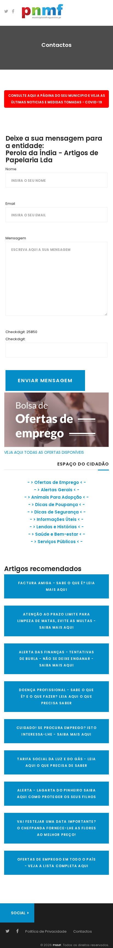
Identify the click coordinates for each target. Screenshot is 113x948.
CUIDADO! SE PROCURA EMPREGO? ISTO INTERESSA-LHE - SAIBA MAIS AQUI (56, 731)
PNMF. (57, 945)
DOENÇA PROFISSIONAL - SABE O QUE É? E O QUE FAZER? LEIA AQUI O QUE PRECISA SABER (56, 696)
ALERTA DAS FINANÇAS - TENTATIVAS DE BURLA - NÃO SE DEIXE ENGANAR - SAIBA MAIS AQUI (56, 659)
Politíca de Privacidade (46, 931)
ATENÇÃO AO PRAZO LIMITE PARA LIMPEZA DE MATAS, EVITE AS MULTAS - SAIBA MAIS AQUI (56, 621)
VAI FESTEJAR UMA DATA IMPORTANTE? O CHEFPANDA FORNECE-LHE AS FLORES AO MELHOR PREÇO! (56, 828)
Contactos (82, 931)
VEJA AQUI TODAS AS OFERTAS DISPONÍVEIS (44, 452)
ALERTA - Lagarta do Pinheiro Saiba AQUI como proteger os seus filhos (56, 793)
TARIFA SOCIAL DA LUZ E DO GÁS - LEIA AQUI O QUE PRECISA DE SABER (56, 762)
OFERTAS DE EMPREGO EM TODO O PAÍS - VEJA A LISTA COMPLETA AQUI (56, 862)
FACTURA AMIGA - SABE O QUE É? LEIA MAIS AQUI (56, 586)
